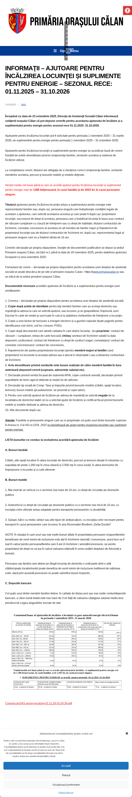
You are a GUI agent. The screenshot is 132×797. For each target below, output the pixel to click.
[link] (127, 10)
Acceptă (66, 765)
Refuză (66, 775)
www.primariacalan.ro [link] (105, 271)
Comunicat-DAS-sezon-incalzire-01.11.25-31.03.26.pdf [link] (38, 703)
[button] (127, 733)
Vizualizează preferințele (66, 784)
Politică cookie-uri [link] (66, 792)
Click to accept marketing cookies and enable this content (67, 40)
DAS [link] (23, 104)
